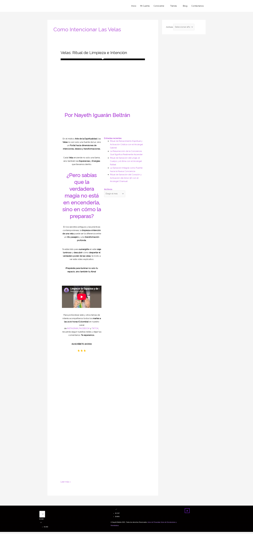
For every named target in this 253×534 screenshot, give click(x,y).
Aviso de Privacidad (154, 522)
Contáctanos (197, 6)
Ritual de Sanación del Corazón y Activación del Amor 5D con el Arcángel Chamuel (126, 177)
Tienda (173, 6)
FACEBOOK (84, 328)
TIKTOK (95, 328)
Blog (185, 6)
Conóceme (159, 6)
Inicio (133, 6)
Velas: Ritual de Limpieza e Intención (94, 52)
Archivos (169, 27)
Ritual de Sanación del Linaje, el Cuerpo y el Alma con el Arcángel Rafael (126, 161)
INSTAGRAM (72, 328)
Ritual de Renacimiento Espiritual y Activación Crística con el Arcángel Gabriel (126, 144)
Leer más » (66, 481)
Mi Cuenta (145, 6)
